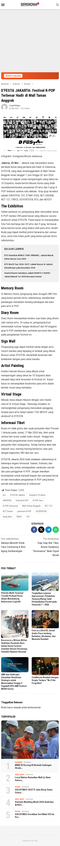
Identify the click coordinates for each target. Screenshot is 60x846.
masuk (17, 707)
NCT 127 (48, 506)
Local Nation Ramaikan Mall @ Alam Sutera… (33, 779)
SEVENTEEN (41, 511)
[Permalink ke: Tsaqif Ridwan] (4, 106)
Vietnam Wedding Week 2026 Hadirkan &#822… (34, 803)
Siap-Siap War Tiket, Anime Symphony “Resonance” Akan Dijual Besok (46, 547)
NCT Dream (8, 511)
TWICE (19, 516)
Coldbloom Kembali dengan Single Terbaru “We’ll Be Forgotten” (45, 680)
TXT (28, 516)
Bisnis (17, 787)
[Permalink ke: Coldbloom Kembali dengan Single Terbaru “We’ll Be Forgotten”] (45, 666)
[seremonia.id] (30, 4)
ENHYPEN (7, 500)
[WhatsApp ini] (55, 529)
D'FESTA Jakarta (17, 495)
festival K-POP (22, 500)
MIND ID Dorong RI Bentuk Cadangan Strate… (33, 766)
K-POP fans (38, 500)
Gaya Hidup (19, 775)
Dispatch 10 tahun (37, 495)
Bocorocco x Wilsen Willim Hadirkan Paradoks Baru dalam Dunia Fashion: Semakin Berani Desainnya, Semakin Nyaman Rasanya (14, 646)
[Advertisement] (30, 41)
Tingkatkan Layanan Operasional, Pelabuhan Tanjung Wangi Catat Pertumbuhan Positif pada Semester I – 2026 (44, 599)
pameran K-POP (24, 511)
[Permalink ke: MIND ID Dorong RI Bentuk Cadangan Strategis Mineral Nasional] (30, 739)
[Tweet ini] (41, 529)
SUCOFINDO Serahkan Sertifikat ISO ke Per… (34, 816)
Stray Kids (7, 516)
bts (4, 495)
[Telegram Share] (48, 529)
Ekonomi (18, 762)
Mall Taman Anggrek (31, 506)
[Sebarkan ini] (34, 529)
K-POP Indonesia (10, 506)
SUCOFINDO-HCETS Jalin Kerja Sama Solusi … (33, 791)
